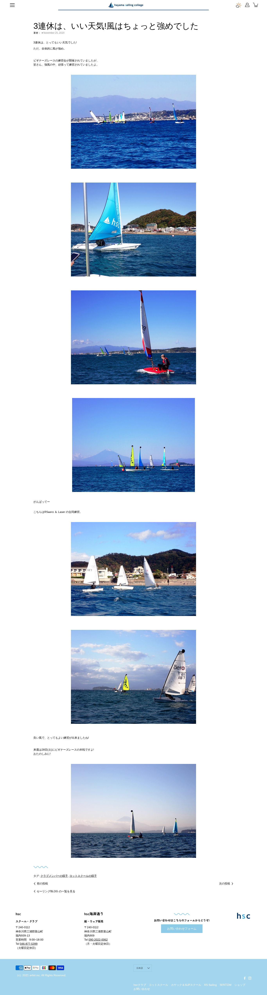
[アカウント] (247, 5)
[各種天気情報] (239, 5)
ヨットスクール (158, 984)
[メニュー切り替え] (12, 5)
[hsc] (125, 5)
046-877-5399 (29, 943)
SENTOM (225, 984)
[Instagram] (249, 978)
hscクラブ (140, 984)
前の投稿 (42, 883)
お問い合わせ (142, 988)
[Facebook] (244, 978)
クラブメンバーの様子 (54, 875)
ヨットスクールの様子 (83, 875)
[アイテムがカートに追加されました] (256, 5)
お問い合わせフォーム (181, 928)
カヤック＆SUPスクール (186, 984)
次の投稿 (224, 883)
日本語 (139, 968)
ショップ (239, 984)
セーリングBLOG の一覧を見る (56, 891)
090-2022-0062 (98, 939)
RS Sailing (210, 984)
